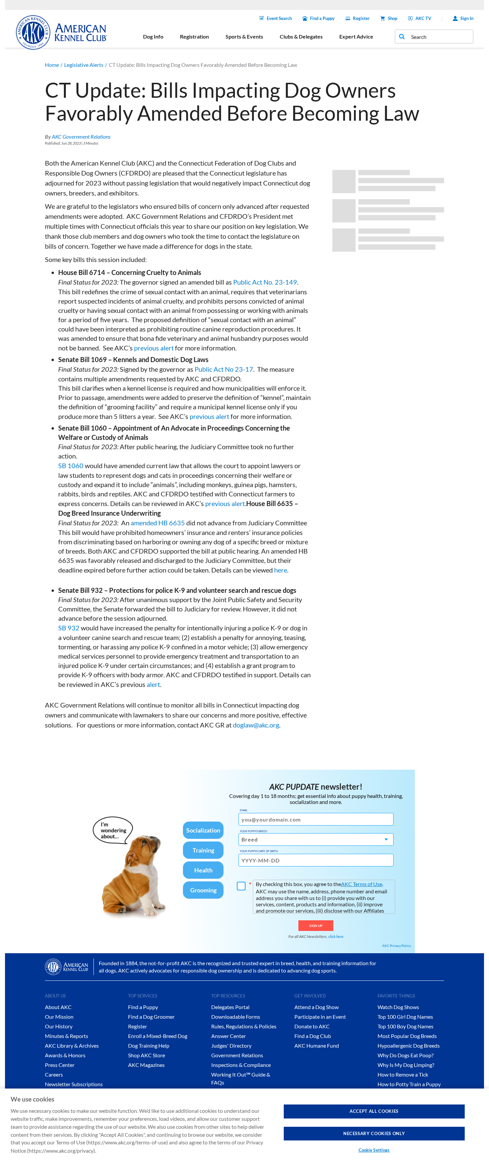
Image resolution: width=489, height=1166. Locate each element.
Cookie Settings (374, 1150)
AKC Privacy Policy (396, 946)
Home (52, 65)
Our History (59, 1026)
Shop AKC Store (146, 1055)
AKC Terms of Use (361, 884)
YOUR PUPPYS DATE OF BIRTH (259, 851)
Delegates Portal (230, 1007)
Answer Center (228, 1036)
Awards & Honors (65, 1055)
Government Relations (237, 1055)
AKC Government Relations (81, 136)
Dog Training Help (148, 1045)
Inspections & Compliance (241, 1065)
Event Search (279, 18)
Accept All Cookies (374, 1111)
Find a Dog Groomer (151, 1016)
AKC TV (423, 18)
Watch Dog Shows (398, 1007)
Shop (392, 18)
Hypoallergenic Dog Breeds (409, 1045)
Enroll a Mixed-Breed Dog (157, 1036)
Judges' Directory (231, 1045)
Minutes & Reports (66, 1036)
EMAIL (243, 810)
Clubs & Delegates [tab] (301, 36)
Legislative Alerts (83, 65)
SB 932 (69, 628)
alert (153, 684)
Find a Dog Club (312, 1036)
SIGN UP (315, 926)
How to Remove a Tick (403, 1074)
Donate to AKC (312, 1026)
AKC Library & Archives (72, 1045)
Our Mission (59, 1016)
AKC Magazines (146, 1065)
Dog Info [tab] (153, 36)
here (280, 570)
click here (336, 936)
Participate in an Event (320, 1016)
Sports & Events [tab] (244, 36)
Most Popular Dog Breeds (407, 1036)
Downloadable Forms (235, 1016)
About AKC (58, 1007)
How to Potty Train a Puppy (409, 1084)
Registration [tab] (194, 36)
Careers (54, 1074)
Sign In (466, 18)
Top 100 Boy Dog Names (405, 1026)
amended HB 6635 (158, 523)
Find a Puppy (322, 18)
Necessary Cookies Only (374, 1133)
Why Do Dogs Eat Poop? (405, 1055)
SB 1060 (70, 465)
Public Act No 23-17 (224, 369)
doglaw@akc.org (256, 725)
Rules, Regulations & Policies (243, 1026)
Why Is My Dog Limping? (406, 1065)
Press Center (60, 1065)
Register (361, 18)
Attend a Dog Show (316, 1007)
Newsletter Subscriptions (74, 1084)
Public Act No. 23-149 (265, 282)
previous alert (154, 348)
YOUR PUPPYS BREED (253, 831)
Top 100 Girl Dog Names (405, 1016)
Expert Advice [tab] (356, 36)
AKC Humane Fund (316, 1045)
